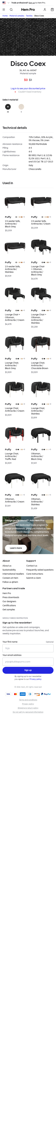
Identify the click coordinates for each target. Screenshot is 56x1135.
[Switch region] (6, 2)
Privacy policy (36, 679)
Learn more (16, 548)
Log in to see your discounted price (28, 88)
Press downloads (10, 597)
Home (5, 16)
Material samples (16, 16)
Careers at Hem (10, 578)
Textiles (29, 16)
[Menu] (3, 9)
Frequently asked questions (40, 570)
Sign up (32, 3)
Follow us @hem (10, 582)
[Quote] (52, 9)
